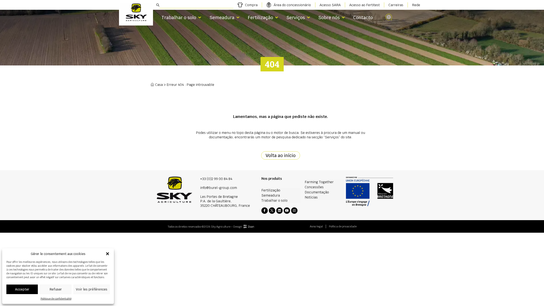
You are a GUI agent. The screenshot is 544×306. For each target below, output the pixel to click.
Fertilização (260, 17)
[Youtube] (287, 210)
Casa (159, 84)
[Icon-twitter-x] (272, 210)
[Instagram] (294, 210)
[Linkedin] (279, 210)
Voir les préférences (91, 289)
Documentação (317, 192)
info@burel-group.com (218, 188)
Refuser (56, 289)
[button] (107, 254)
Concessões (314, 187)
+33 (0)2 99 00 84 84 (216, 179)
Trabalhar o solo (179, 17)
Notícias (311, 197)
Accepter (22, 289)
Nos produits (271, 178)
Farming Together (319, 182)
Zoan (251, 226)
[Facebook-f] (264, 210)
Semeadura (222, 17)
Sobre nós (329, 17)
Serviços (295, 17)
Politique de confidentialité (56, 298)
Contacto (363, 17)
